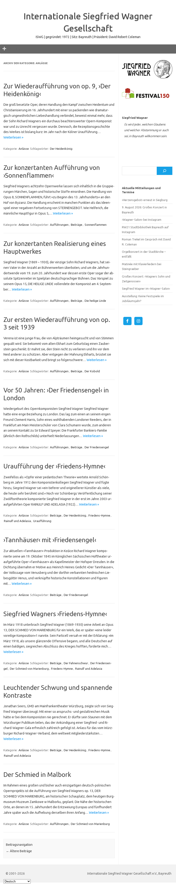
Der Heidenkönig (61, 148)
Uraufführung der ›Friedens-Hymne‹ (54, 466)
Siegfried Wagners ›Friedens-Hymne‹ (55, 613)
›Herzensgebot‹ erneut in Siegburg (145, 199)
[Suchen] (165, 170)
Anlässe (24, 148)
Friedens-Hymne (99, 515)
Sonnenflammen (96, 224)
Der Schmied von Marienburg (29, 668)
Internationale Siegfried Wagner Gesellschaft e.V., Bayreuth (129, 873)
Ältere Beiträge (19, 851)
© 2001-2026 (15, 873)
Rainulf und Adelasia (17, 520)
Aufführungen (59, 224)
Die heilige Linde (95, 300)
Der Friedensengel (97, 447)
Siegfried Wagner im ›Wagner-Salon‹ (146, 288)
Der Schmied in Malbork (37, 774)
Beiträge (76, 224)
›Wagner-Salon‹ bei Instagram (141, 219)
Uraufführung (42, 520)
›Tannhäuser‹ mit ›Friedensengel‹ (49, 539)
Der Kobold (92, 371)
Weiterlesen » (13, 137)
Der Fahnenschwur (76, 663)
